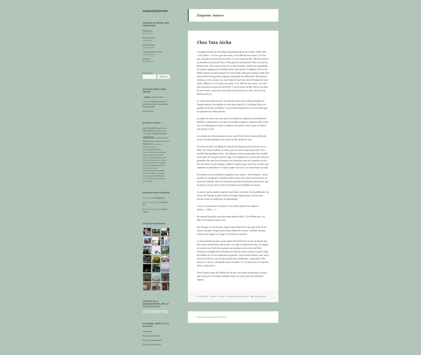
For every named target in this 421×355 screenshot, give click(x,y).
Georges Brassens (160, 152)
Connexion (147, 331)
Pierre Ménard (147, 173)
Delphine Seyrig (148, 141)
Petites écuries (149, 45)
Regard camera (149, 38)
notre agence (148, 111)
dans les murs (162, 138)
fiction (158, 149)
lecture (154, 160)
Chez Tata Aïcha (214, 42)
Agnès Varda (162, 128)
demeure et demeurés (162, 141)
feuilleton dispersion (149, 149)
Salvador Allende (147, 176)
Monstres (146, 59)
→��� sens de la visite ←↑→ (155, 97)
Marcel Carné (147, 165)
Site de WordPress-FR (152, 344)
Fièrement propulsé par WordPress (212, 317)
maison (162, 163)
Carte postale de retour (152, 52)
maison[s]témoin (155, 11)
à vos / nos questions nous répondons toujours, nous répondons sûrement (155, 104)
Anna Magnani (149, 131)
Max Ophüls (146, 168)
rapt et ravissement (158, 173)
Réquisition (147, 31)
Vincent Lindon (160, 178)
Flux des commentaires (152, 340)
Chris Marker (147, 134)
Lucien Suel (146, 163)
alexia (214, 296)
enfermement (147, 147)
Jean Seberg (163, 157)
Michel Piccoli (154, 168)
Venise (152, 178)
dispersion (148, 143)
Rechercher (148, 73)
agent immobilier (150, 128)
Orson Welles (159, 171)
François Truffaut (148, 152)
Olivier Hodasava (148, 171)
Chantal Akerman (161, 131)
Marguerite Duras (158, 165)
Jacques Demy (147, 155)
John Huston (147, 160)
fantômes (154, 147)
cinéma (148, 137)
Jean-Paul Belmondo (157, 155)
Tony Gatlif (146, 178)
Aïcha (231, 296)
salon (222, 296)
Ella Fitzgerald (158, 144)
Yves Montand (147, 181)
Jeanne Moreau (154, 157)
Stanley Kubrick (159, 176)
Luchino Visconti (161, 160)
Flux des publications (151, 336)
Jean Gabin (146, 157)
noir (242, 296)
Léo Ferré (154, 163)
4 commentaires (259, 296)
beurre (237, 296)
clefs (155, 138)
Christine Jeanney (159, 133)
